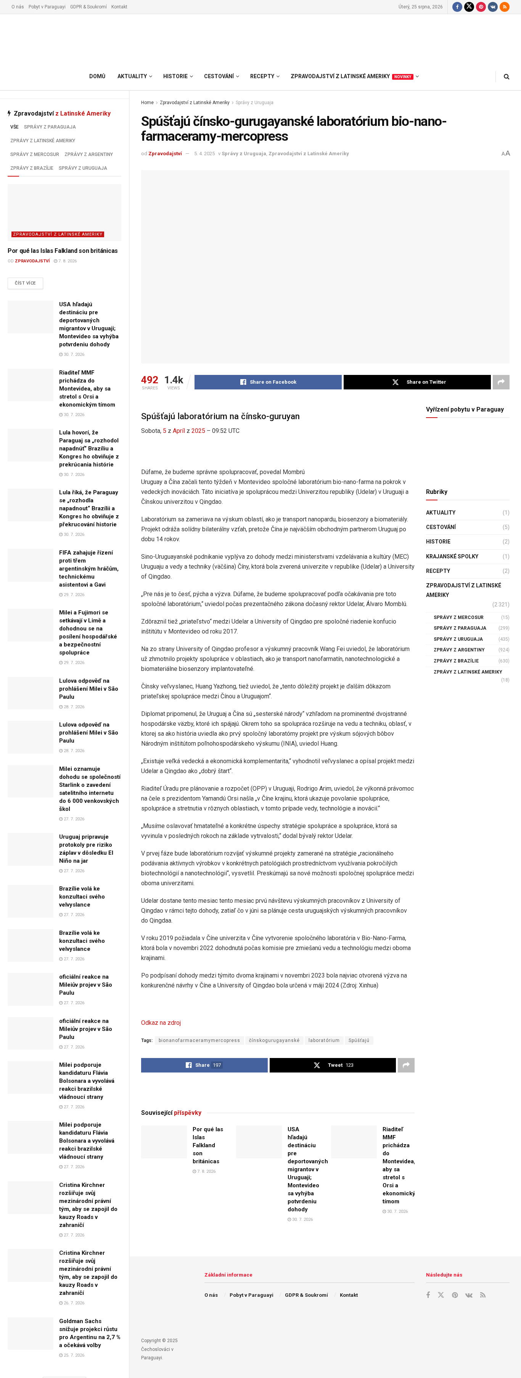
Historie (438, 542)
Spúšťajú (359, 1040)
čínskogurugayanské (274, 1040)
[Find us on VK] (493, 7)
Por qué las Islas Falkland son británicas (63, 250)
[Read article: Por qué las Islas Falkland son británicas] (64, 212)
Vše (14, 127)
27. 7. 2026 (73, 819)
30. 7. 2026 (73, 354)
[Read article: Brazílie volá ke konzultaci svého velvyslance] (30, 901)
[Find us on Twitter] (469, 7)
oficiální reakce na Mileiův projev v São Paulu (85, 984)
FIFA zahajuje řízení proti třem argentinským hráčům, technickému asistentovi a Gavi (89, 568)
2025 (198, 430)
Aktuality (440, 513)
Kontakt (119, 7)
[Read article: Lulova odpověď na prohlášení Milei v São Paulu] (30, 693)
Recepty (438, 571)
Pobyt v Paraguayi (47, 7)
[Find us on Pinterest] (481, 7)
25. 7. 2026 (73, 1355)
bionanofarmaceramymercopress (199, 1040)
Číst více (29, 283)
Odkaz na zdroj (161, 1022)
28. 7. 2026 (73, 706)
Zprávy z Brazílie (31, 168)
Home (147, 102)
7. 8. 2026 (67, 261)
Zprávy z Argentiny (88, 154)
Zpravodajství (32, 261)
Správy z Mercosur (34, 154)
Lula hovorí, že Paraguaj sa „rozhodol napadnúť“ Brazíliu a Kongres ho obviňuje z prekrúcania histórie (89, 448)
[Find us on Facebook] (457, 7)
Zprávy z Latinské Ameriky (42, 140)
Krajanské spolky (452, 556)
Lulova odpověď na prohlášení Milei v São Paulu (88, 688)
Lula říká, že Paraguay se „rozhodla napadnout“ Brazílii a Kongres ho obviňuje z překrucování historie (89, 508)
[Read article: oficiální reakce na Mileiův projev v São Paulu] (30, 989)
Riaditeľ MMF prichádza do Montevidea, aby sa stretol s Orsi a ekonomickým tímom (87, 388)
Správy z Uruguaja (83, 168)
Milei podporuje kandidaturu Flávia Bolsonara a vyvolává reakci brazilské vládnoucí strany (86, 1080)
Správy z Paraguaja (50, 127)
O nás (17, 7)
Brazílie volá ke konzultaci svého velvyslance (82, 896)
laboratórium (324, 1040)
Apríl (179, 430)
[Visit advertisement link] (278, 1090)
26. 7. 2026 (73, 1303)
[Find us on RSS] (505, 7)
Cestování (441, 527)
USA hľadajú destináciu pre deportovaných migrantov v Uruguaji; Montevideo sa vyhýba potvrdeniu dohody (308, 1169)
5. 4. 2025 (204, 153)
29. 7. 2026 (73, 594)
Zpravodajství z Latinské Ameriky (58, 234)
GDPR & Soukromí (88, 7)
